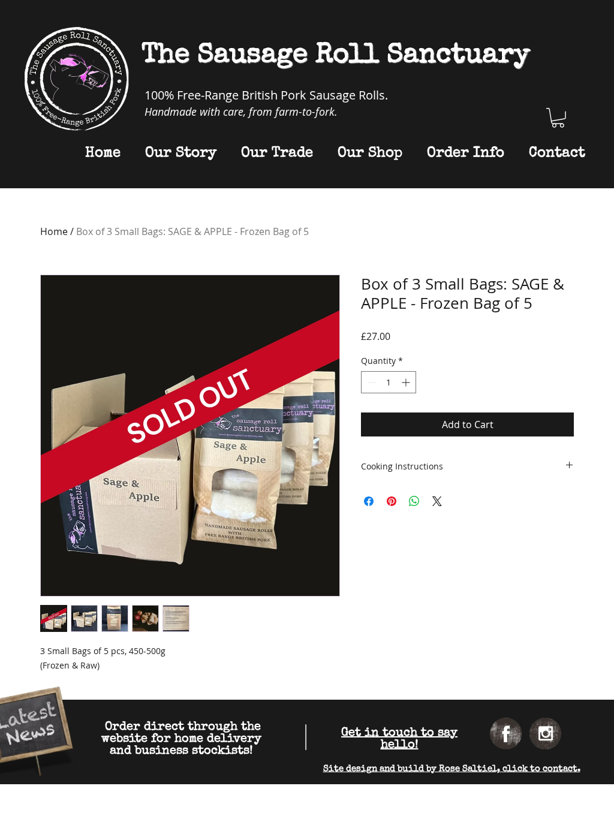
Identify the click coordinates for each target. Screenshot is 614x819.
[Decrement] (370, 382)
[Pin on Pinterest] (391, 501)
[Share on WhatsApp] (414, 501)
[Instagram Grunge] (545, 733)
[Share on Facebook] (369, 501)
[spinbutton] (388, 382)
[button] (558, 118)
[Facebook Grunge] (506, 733)
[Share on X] (437, 501)
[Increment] (406, 382)
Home (54, 231)
